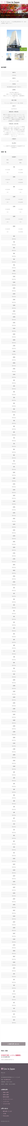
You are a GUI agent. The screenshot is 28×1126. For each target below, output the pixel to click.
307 (14, 991)
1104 (14, 691)
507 (14, 1014)
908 (14, 674)
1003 (14, 858)
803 (14, 835)
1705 (14, 558)
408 (14, 800)
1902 (14, 368)
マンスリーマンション (8, 1099)
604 (14, 639)
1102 (14, 276)
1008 (14, 685)
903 (14, 846)
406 (14, 409)
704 (14, 651)
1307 (14, 898)
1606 (14, 339)
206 (14, 385)
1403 (14, 904)
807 (14, 841)
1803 (14, 950)
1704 (14, 743)
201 (14, 587)
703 (14, 823)
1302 (14, 299)
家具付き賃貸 (6, 1096)
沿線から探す (6, 1092)
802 (14, 247)
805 (14, 455)
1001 (14, 472)
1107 (14, 875)
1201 (14, 495)
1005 (14, 478)
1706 (14, 351)
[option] (14, 40)
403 (14, 996)
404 (14, 795)
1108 (14, 196)
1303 (14, 893)
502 (14, 414)
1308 (14, 708)
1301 (14, 506)
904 (14, 668)
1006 (14, 176)
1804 (14, 226)
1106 (14, 282)
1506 (14, 328)
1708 (14, 749)
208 (14, 777)
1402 (14, 311)
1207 (14, 887)
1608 (14, 216)
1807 (14, 956)
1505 (14, 535)
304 (14, 783)
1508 (14, 731)
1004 (14, 679)
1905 (14, 581)
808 (14, 186)
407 (14, 1002)
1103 (14, 870)
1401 (14, 518)
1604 (14, 737)
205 (14, 593)
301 (14, 599)
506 (14, 420)
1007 (14, 864)
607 (14, 818)
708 (14, 656)
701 (14, 437)
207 (14, 979)
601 (14, 633)
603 (14, 1019)
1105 (14, 489)
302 (14, 391)
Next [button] (25, 49)
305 (14, 604)
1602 (14, 334)
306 (14, 397)
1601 (14, 541)
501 (14, 622)
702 (14, 241)
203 (14, 973)
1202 (14, 287)
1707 (14, 944)
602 (14, 426)
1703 (14, 939)
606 (14, 236)
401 (14, 610)
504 (14, 806)
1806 (14, 362)
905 (14, 466)
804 (14, 662)
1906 (14, 374)
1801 (14, 564)
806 (14, 253)
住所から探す (6, 1094)
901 (14, 460)
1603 (14, 927)
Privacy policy (6, 1115)
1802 (14, 357)
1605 (14, 547)
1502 (14, 322)
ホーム (2, 15)
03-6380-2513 (6, 1057)
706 (14, 166)
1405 (14, 524)
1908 (14, 766)
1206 (14, 293)
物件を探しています (7, 1111)
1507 (14, 921)
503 (14, 1008)
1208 (14, 206)
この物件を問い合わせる (13, 1044)
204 (14, 772)
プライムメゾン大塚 (15, 15)
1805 (14, 570)
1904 (14, 760)
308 (14, 789)
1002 (14, 270)
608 (14, 645)
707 (14, 829)
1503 (14, 916)
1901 (14, 576)
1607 (14, 933)
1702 (14, 345)
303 (14, 985)
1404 (14, 714)
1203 (14, 881)
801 (14, 449)
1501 (14, 530)
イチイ (2, 1075)
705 (14, 443)
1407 (14, 910)
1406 (14, 316)
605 (14, 432)
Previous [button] (21, 49)
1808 (14, 754)
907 (14, 852)
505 (14, 627)
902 (14, 259)
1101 (14, 483)
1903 (14, 962)
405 (14, 616)
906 (14, 264)
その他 (4, 1113)
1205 (14, 501)
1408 (14, 720)
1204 (14, 697)
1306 (14, 305)
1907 (14, 967)
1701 (14, 553)
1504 (14, 725)
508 (14, 812)
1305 (14, 512)
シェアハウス (6, 1101)
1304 (14, 702)
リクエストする (6, 1103)
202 (14, 380)
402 (14, 403)
